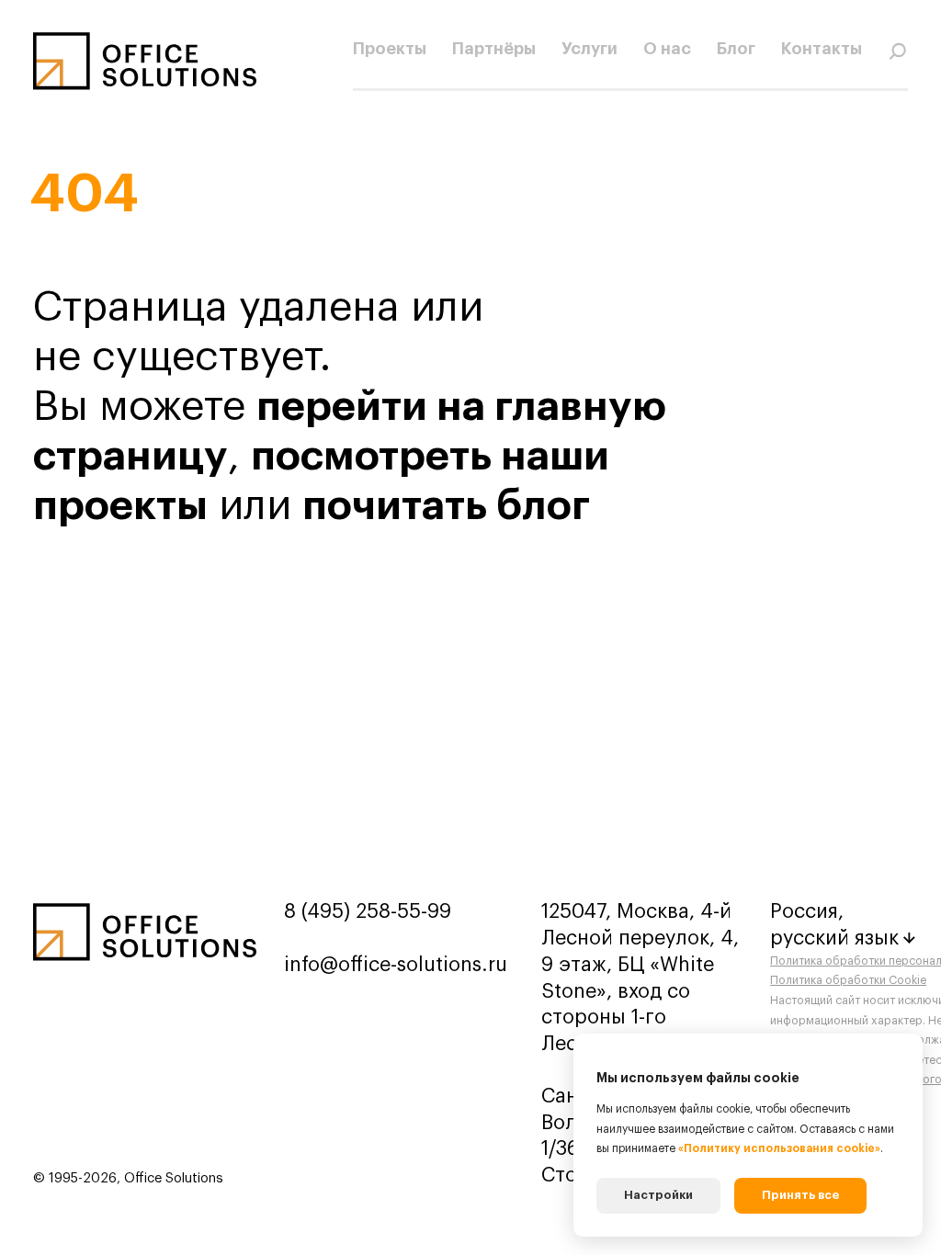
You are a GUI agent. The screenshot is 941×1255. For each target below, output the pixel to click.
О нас (667, 48)
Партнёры (494, 48)
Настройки (658, 1195)
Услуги (589, 48)
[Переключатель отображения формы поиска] (898, 50)
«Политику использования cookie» (779, 1148)
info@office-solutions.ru (395, 965)
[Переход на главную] (144, 61)
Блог (736, 48)
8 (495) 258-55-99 (367, 911)
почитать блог (446, 505)
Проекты (389, 48)
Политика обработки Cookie (848, 980)
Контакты (821, 48)
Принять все (800, 1195)
